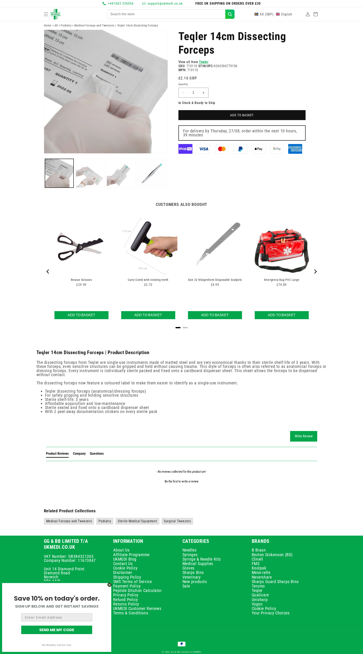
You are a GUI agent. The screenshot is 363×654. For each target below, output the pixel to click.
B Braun (259, 550)
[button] (46, 14)
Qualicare (260, 595)
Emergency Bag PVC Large (281, 279)
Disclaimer (122, 572)
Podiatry (66, 25)
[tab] (57, 454)
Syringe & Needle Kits (201, 559)
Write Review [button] (304, 436)
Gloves (188, 568)
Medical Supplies (197, 563)
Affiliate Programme (131, 555)
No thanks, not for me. (57, 645)
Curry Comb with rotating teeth (148, 279)
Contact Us (123, 563)
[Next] (315, 271)
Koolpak (259, 568)
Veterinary (191, 577)
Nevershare (262, 577)
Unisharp (260, 599)
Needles (189, 550)
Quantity (183, 84)
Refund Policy (125, 599)
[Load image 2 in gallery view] (90, 173)
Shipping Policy (127, 577)
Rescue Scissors (81, 279)
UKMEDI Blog (125, 559)
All (56, 25)
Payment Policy (127, 586)
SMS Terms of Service (132, 581)
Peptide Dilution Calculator (137, 590)
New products (194, 581)
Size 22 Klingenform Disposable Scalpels (215, 279)
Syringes (190, 555)
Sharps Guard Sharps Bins (275, 581)
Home (47, 25)
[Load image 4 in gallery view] (152, 173)
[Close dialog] (109, 585)
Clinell (257, 559)
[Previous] (48, 271)
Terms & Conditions (130, 613)
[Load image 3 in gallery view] (121, 173)
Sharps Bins (193, 572)
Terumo (258, 586)
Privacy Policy (125, 595)
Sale (186, 586)
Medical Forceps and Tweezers (94, 25)
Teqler (204, 62)
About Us (121, 550)
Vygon (257, 604)
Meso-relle (261, 572)
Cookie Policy (125, 568)
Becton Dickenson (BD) (272, 555)
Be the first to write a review (182, 481)
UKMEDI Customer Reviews (137, 608)
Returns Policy (126, 604)
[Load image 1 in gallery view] (59, 173)
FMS (256, 563)
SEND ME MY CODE (56, 629)
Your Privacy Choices (271, 613)
